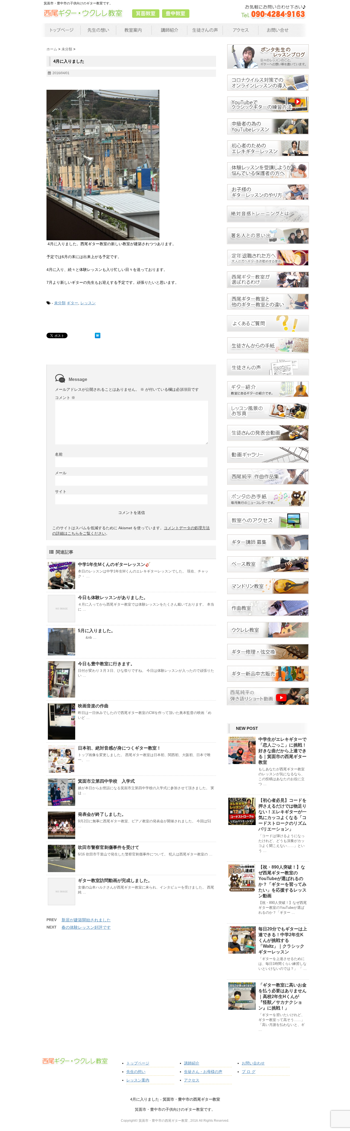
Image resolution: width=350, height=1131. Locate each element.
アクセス (191, 1080)
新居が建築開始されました (86, 920)
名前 (59, 454)
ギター (72, 303)
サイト (60, 491)
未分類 (60, 303)
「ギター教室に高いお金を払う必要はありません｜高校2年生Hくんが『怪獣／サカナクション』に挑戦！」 (282, 996)
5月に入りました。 (96, 630)
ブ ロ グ (248, 1071)
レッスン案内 (137, 1080)
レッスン (88, 303)
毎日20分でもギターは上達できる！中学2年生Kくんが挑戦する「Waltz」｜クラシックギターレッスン (282, 940)
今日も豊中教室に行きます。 (106, 663)
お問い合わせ (253, 1063)
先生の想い (135, 1071)
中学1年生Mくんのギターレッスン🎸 (114, 564)
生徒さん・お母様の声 (203, 1071)
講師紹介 (191, 1063)
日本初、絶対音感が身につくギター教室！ (119, 748)
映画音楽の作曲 (93, 706)
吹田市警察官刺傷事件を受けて (108, 847)
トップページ (137, 1063)
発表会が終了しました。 (102, 814)
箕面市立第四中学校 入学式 (106, 781)
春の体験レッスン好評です (86, 927)
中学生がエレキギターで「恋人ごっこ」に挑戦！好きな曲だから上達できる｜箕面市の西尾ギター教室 (282, 751)
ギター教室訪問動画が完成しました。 (115, 880)
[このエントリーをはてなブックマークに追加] (97, 335)
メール (60, 473)
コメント (65, 397)
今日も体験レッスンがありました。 (113, 597)
